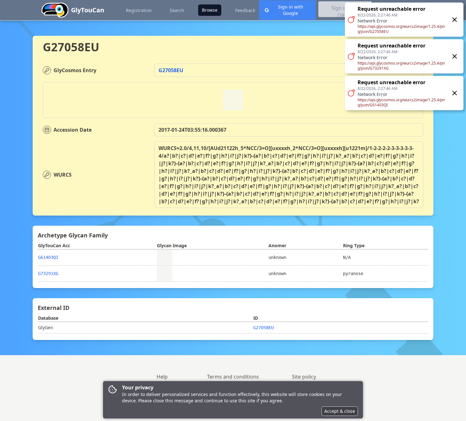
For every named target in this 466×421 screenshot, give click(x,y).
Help (162, 376)
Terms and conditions (233, 376)
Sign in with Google (290, 10)
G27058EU (171, 70)
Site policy (304, 376)
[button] (404, 56)
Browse (209, 10)
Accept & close (339, 411)
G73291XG (48, 273)
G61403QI (48, 257)
